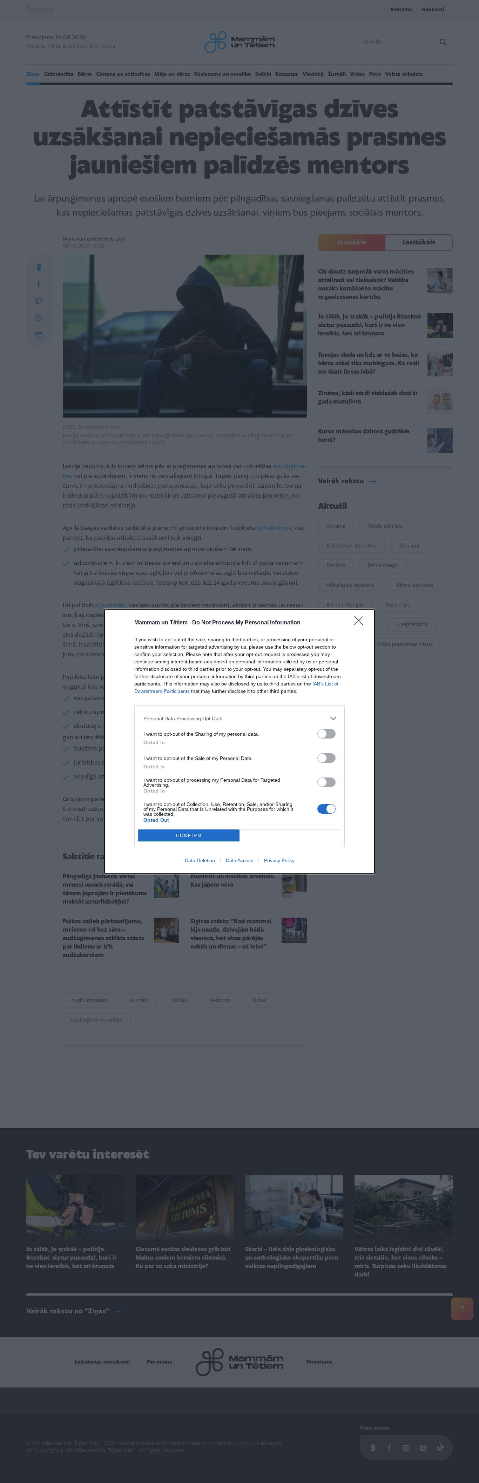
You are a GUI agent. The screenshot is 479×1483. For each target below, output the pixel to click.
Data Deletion (200, 860)
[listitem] (239, 718)
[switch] (326, 734)
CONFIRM (189, 835)
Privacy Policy (279, 860)
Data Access (239, 860)
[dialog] (239, 741)
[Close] (360, 623)
